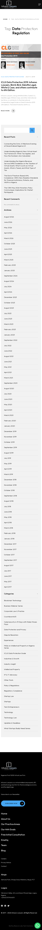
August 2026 (9, 217)
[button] (37, 926)
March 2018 (8, 528)
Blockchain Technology (12, 600)
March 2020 (8, 415)
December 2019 (10, 431)
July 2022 (7, 345)
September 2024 (10, 276)
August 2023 (9, 308)
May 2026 (8, 227)
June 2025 (8, 249)
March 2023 (8, 324)
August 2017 (8, 565)
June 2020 (8, 399)
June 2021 (8, 361)
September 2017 (10, 560)
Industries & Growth (11, 659)
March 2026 (8, 238)
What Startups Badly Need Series (17, 728)
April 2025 (8, 254)
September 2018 (10, 496)
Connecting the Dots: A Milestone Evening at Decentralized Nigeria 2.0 (20, 145)
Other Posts (8, 680)
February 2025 (10, 265)
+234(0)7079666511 (8, 897)
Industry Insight (10, 664)
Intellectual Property (12, 669)
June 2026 (8, 222)
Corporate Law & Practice (14, 611)
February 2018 (9, 533)
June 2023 (8, 319)
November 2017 (10, 549)
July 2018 (7, 506)
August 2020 (9, 388)
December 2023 (10, 297)
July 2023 (7, 313)
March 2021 (8, 378)
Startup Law (9, 696)
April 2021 (8, 372)
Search (32, 130)
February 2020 (10, 421)
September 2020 (10, 383)
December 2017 (10, 544)
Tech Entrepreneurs (11, 707)
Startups (7, 701)
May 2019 (8, 463)
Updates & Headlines (12, 723)
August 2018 (8, 501)
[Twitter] (8, 906)
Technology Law (10, 718)
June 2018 (8, 512)
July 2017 (7, 571)
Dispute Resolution (11, 635)
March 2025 (8, 260)
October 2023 (9, 303)
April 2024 (8, 292)
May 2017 (7, 581)
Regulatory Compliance (13, 691)
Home (5, 19)
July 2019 (7, 458)
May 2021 (7, 367)
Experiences (8, 640)
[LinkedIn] (5, 906)
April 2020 (8, 410)
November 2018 (10, 485)
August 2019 (8, 453)
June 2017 (8, 576)
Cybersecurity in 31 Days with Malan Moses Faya (20, 623)
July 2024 (7, 286)
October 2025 (9, 243)
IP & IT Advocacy (10, 675)
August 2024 (9, 281)
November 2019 (10, 437)
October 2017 (9, 555)
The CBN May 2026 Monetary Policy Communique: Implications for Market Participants (18, 190)
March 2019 (8, 474)
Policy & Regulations (11, 685)
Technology (8, 712)
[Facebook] (2, 906)
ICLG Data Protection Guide (15, 653)
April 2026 (8, 233)
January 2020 (9, 426)
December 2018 (10, 479)
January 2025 (9, 270)
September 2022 (10, 340)
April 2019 (8, 469)
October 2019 (9, 442)
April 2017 (8, 587)
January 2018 (9, 539)
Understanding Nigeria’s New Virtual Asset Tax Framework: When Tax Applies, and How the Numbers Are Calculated (20, 153)
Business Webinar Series (13, 606)
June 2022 (8, 351)
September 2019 (10, 447)
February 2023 (10, 329)
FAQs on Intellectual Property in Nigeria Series (19, 647)
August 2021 (8, 356)
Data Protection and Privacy (15, 629)
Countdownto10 (10, 617)
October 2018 (9, 490)
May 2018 (8, 517)
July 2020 (8, 394)
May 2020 (8, 404)
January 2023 (9, 335)
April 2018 (8, 522)
